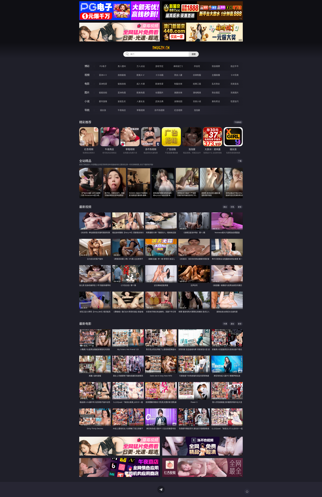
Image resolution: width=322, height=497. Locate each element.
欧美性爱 (159, 83)
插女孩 (103, 110)
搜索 (194, 54)
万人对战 (141, 66)
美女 (225, 207)
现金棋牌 (216, 66)
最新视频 (85, 207)
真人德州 (122, 66)
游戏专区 (159, 66)
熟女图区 (216, 92)
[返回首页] (247, 491)
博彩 (87, 66)
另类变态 (235, 83)
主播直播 (216, 75)
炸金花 (197, 66)
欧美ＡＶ (141, 75)
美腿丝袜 (178, 92)
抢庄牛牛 (235, 66)
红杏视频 (178, 110)
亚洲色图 (122, 92)
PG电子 (103, 66)
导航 (87, 110)
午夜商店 (122, 110)
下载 (240, 161)
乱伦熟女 (216, 83)
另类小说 (197, 101)
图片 (87, 92)
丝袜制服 (197, 75)
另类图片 (235, 92)
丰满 (225, 323)
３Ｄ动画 (159, 75)
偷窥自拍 (103, 92)
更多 (240, 207)
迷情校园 (178, 101)
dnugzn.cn (161, 47)
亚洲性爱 (103, 83)
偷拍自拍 (122, 83)
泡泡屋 (197, 110)
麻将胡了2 (178, 66)
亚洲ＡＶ (103, 75)
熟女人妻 (178, 75)
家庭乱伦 (122, 101)
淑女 (232, 323)
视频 (87, 75)
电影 (87, 83)
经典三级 (197, 83)
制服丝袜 (178, 83)
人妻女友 (141, 101)
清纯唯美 (197, 92)
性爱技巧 (235, 101)
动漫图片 (159, 92)
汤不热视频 (159, 110)
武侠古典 (159, 101)
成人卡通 (141, 83)
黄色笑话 (216, 101)
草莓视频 (141, 110)
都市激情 (103, 101)
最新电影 (85, 323)
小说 (87, 101)
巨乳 (232, 207)
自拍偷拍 (122, 75)
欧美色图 (141, 92)
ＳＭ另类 (235, 75)
